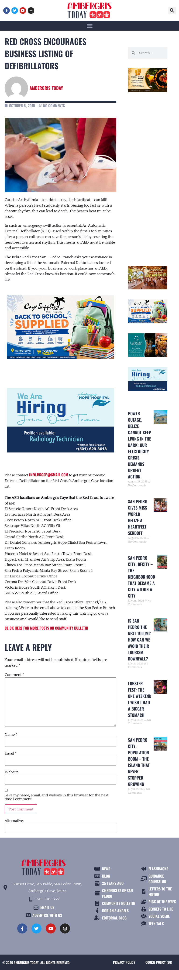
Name (11, 735)
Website (11, 772)
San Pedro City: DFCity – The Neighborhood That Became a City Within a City (141, 577)
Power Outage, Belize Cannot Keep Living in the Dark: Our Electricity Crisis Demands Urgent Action (139, 445)
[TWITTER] (14, 10)
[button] (172, 10)
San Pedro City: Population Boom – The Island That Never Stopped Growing (139, 762)
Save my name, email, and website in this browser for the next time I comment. (56, 797)
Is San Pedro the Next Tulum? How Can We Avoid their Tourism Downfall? (139, 640)
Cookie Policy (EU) (158, 962)
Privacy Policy (124, 962)
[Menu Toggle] (89, 25)
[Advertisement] (147, 177)
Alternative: (14, 821)
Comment (14, 675)
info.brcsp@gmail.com (48, 475)
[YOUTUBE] (23, 10)
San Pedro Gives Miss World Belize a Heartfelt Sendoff (137, 517)
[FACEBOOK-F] (6, 10)
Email (11, 753)
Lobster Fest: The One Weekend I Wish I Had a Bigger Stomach (139, 699)
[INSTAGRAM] (31, 10)
